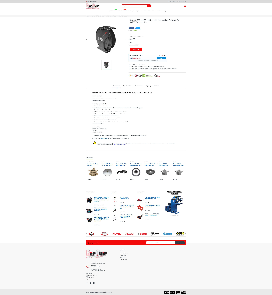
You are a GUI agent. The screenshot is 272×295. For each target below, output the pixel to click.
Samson (130, 34)
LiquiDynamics (90, 161)
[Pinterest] (90, 283)
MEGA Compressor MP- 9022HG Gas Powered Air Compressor (100, 209)
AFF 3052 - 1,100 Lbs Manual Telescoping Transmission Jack (127, 207)
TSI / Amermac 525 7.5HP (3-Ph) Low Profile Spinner (152, 214)
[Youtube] (94, 283)
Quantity (130, 42)
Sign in (184, 1)
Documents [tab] (138, 86)
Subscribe (180, 242)
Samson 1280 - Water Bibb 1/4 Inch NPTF (121, 164)
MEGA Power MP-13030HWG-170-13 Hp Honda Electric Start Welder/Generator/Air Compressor (101, 199)
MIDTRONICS (114, 191)
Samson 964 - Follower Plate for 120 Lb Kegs (136, 164)
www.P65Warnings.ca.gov (119, 144)
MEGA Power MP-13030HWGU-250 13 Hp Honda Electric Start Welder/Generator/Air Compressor (101, 219)
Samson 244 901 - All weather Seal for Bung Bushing (150, 164)
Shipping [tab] (148, 86)
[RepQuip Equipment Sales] (93, 6)
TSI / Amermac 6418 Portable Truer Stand (152, 206)
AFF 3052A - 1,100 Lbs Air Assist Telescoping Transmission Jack (126, 216)
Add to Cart (136, 49)
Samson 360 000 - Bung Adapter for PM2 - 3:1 (178, 164)
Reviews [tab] (156, 86)
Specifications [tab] (127, 86)
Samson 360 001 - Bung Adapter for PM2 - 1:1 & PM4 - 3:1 (164, 164)
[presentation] (86, 234)
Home (87, 16)
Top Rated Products (90, 191)
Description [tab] (116, 86)
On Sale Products (140, 191)
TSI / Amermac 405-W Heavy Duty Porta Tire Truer (152, 198)
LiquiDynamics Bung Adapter (92, 164)
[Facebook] (87, 283)
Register (180, 1)
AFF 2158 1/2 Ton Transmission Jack (124, 198)
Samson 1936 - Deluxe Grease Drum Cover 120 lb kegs (107, 164)
